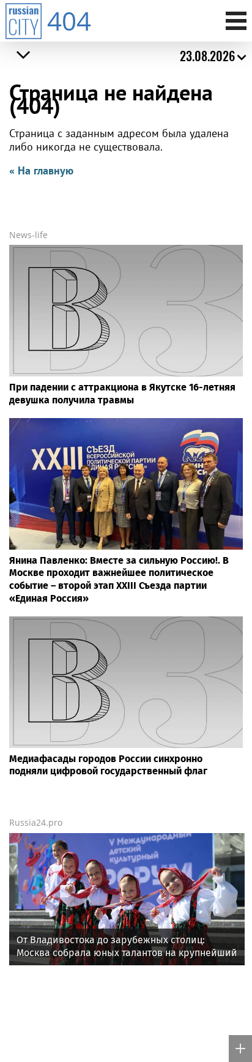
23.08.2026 (207, 56)
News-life (28, 235)
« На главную (41, 170)
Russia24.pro (35, 822)
